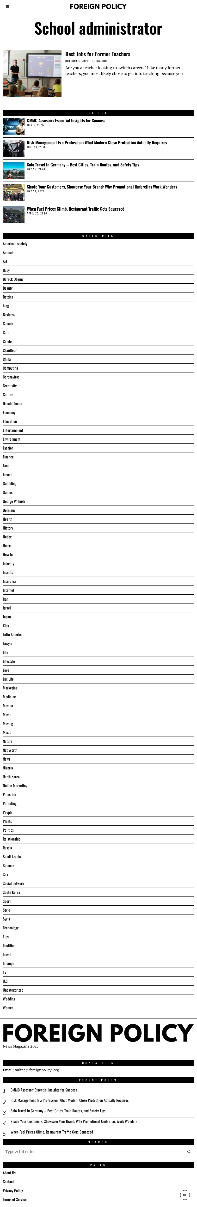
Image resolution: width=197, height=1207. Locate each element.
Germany (9, 510)
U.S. (5, 981)
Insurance (10, 581)
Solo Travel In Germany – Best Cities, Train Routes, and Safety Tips (83, 164)
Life (5, 652)
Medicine (9, 697)
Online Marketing (15, 785)
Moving (8, 723)
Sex (5, 874)
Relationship (11, 839)
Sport (7, 901)
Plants (7, 821)
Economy (9, 412)
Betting (8, 297)
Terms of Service (15, 1199)
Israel (7, 608)
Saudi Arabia (12, 857)
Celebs (7, 341)
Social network (13, 883)
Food (6, 466)
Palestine (9, 794)
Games (7, 492)
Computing (10, 368)
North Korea (11, 777)
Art (5, 261)
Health (7, 519)
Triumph (8, 963)
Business (9, 314)
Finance (8, 457)
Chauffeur (10, 350)
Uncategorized (13, 990)
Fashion (8, 448)
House (7, 546)
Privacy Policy (13, 1190)
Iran (5, 599)
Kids (6, 625)
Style (6, 910)
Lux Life (8, 679)
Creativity (10, 386)
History (8, 528)
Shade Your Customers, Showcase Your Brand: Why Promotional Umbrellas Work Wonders (102, 186)
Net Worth (10, 750)
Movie (7, 714)
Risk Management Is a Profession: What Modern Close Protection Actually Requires (97, 142)
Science (8, 865)
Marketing (10, 688)
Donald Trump (12, 403)
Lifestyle (9, 661)
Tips (6, 936)
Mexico (8, 705)
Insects (8, 572)
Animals (8, 252)
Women (8, 1008)
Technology (10, 928)
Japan (7, 617)
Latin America (13, 634)
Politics (8, 830)
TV (4, 972)
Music (7, 732)
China (7, 359)
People (7, 812)
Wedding (9, 999)
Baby (6, 270)
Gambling (9, 483)
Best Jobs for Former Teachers (97, 53)
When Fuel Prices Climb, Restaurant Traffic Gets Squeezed (75, 209)
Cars (6, 332)
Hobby (7, 537)
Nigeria (8, 768)
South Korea (11, 892)
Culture (8, 394)
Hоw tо (8, 554)
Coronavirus (11, 377)
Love (6, 670)
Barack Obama (13, 279)
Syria (6, 919)
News (6, 759)
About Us (9, 1173)
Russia (7, 848)
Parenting (10, 803)
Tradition (9, 945)
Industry (8, 563)
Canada (8, 323)
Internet (8, 590)
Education (99, 61)
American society (15, 243)
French (7, 474)
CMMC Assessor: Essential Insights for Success (66, 120)
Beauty (7, 288)
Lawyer (7, 643)
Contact (8, 1181)
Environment (11, 439)
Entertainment (13, 430)
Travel (7, 954)
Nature (7, 741)
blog (6, 306)
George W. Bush (14, 501)
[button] (189, 1151)
